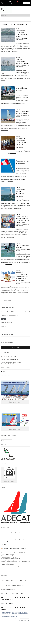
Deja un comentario (19, 39)
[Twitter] (3, 371)
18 (15, 537)
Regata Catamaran (26, 581)
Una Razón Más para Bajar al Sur (22, 246)
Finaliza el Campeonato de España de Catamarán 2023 (10, 558)
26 (19, 539)
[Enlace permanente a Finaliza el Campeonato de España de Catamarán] (8, 70)
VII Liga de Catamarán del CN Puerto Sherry (9, 557)
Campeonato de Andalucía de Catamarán (20, 191)
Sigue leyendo (14, 51)
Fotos (17, 28)
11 (15, 534)
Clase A (17, 580)
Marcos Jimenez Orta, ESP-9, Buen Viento (22, 112)
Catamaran (6, 580)
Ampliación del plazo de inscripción (22, 162)
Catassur (3, 326)
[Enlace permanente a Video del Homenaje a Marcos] (8, 99)
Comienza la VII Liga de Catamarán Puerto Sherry (10, 566)
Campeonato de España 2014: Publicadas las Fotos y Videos (22, 33)
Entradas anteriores (7, 300)
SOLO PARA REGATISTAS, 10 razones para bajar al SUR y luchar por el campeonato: (22, 276)
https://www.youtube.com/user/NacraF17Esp (10, 103)
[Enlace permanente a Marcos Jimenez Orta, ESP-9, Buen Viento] (8, 122)
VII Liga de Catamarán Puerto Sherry (7, 564)
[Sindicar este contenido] (1, 548)
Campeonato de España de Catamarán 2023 (8, 563)
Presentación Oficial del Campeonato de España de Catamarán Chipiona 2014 (22, 219)
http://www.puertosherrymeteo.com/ (8, 589)
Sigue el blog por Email (8, 307)
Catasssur (13, 581)
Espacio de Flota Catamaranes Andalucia (14, 548)
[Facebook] (1, 371)
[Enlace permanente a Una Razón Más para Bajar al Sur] (8, 256)
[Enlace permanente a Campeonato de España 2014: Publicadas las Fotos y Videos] (8, 41)
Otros (17, 86)
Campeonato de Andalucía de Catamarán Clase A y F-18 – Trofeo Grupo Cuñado (15, 561)
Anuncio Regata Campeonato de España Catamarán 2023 (11, 560)
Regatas (20, 57)
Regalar (26, 3)
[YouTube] (4, 371)
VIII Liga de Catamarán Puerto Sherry (8, 554)
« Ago (2, 544)
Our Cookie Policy (14, 616)
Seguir (3, 319)
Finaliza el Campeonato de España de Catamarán (22, 61)
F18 (20, 580)
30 (7, 541)
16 (7, 537)
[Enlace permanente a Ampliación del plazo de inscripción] (8, 172)
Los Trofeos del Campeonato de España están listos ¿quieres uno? (22, 141)
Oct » (5, 544)
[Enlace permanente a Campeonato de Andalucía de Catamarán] (8, 200)
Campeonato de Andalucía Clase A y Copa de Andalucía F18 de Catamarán (14, 552)
